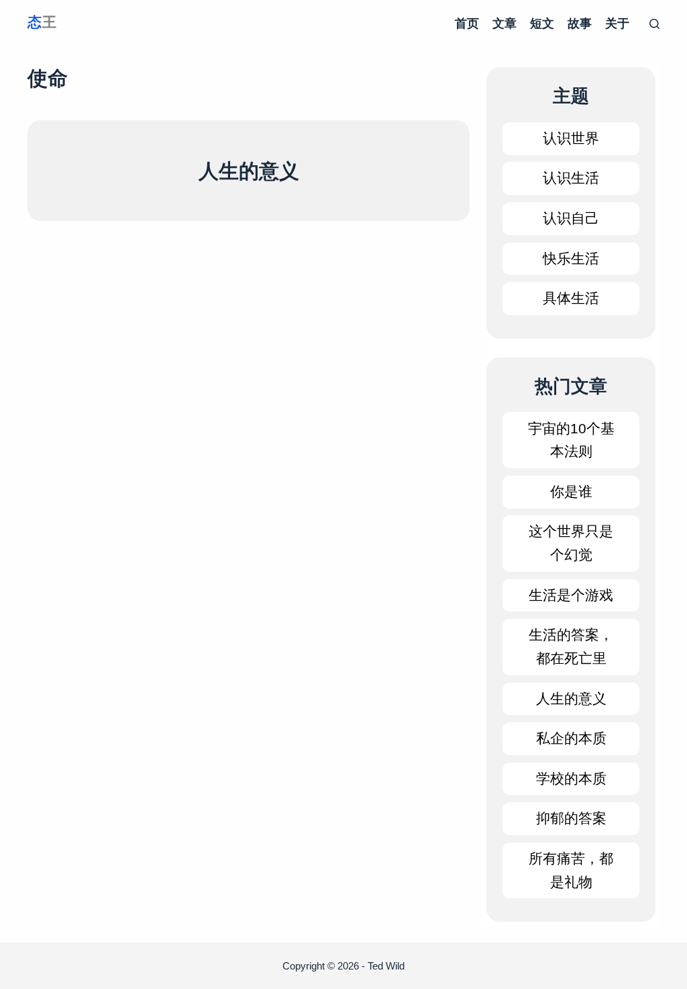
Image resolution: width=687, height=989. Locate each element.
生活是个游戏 (571, 595)
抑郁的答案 (571, 818)
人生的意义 (249, 171)
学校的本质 (571, 778)
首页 (467, 23)
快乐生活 (571, 258)
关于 (617, 23)
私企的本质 (571, 738)
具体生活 (571, 298)
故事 (580, 23)
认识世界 (571, 138)
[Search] (654, 24)
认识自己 (571, 218)
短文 (542, 23)
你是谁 (571, 491)
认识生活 (571, 177)
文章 (504, 23)
